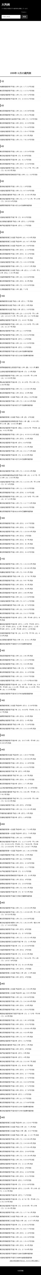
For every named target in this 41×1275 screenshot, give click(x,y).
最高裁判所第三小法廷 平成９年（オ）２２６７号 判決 (18, 1122)
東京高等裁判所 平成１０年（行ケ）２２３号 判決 (17, 123)
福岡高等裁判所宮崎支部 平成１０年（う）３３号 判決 (18, 174)
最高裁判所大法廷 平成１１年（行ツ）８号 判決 (16, 305)
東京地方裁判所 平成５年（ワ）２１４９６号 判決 (17, 946)
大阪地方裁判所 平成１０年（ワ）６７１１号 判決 (17, 601)
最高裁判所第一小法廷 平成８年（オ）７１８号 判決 (18, 829)
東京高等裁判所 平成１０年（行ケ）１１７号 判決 (17, 527)
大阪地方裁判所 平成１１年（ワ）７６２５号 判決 (17, 139)
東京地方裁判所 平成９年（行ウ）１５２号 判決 (16, 447)
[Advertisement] (20, 43)
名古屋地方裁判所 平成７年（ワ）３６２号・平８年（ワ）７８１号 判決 (20, 793)
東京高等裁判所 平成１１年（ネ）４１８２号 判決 (17, 767)
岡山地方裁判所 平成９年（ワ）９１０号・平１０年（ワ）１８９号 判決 (20, 383)
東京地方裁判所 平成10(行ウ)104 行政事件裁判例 (16, 1111)
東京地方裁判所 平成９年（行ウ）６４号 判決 (15, 442)
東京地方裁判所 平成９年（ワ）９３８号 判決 (15, 155)
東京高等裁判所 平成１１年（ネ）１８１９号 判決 (17, 1020)
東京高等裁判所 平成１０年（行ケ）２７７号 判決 (17, 1074)
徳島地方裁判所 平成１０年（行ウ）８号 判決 (15, 929)
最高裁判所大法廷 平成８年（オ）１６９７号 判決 (17, 755)
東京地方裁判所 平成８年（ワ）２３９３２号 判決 (17, 1225)
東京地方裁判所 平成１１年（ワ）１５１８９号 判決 (18, 1155)
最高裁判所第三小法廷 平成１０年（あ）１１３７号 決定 (19, 1135)
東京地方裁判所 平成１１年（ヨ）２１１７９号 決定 (18, 451)
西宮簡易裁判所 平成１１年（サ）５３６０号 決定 (17, 1159)
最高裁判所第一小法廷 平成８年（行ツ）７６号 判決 (18, 833)
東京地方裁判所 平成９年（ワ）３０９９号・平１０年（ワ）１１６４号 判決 (18, 1207)
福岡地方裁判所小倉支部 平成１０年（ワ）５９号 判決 (18, 119)
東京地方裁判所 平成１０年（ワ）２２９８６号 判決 (18, 1139)
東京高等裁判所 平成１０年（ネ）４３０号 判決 (16, 1032)
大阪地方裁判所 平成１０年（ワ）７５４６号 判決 (17, 127)
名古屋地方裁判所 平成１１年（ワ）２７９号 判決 (17, 668)
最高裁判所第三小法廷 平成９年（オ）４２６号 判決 (18, 237)
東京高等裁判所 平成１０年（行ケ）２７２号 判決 (17, 1086)
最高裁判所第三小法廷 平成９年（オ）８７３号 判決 (18, 241)
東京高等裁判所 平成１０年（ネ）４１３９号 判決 (17, 343)
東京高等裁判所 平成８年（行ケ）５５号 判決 (15, 1180)
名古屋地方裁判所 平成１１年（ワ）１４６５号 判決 (18, 195)
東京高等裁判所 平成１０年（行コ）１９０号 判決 (17, 1172)
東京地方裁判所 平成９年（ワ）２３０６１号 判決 (17, 99)
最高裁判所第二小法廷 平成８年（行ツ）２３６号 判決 (18, 705)
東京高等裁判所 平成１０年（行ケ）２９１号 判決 (17, 1024)
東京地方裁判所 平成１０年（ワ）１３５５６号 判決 (18, 908)
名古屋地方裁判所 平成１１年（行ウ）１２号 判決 (17, 221)
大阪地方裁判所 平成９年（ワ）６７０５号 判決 (16, 892)
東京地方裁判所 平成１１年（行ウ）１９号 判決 (16, 438)
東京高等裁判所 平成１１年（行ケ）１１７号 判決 (17, 867)
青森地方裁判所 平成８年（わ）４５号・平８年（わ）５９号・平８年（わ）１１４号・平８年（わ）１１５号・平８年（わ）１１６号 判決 (20, 687)
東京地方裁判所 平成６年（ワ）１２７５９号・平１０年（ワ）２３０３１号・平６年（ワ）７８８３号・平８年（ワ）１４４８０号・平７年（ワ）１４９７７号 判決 (19, 844)
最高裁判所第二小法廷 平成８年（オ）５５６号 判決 (18, 989)
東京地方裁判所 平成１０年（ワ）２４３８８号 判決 (18, 1001)
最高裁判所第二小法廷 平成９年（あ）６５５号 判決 (18, 993)
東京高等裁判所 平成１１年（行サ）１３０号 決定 (17, 492)
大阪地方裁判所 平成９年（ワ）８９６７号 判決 (16, 1065)
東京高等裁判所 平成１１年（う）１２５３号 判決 (17, 660)
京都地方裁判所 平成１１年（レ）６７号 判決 (15, 1098)
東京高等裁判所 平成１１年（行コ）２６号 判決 (16, 393)
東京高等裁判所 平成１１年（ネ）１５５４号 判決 (17, 151)
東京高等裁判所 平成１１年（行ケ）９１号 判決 (16, 584)
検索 (24, 16)
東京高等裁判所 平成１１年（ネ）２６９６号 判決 (17, 997)
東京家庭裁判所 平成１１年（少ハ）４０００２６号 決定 (19, 434)
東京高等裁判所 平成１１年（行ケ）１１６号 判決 (17, 1233)
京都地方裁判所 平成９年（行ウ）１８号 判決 (15, 817)
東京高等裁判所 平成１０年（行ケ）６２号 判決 (16, 281)
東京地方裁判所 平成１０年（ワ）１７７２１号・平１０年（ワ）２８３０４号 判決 (20, 200)
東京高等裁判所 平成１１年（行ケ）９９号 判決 (16, 589)
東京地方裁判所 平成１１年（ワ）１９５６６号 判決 (18, 759)
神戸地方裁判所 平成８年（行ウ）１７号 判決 (15, 225)
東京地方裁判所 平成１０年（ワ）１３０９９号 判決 (18, 531)
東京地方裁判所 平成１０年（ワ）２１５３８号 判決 (18, 728)
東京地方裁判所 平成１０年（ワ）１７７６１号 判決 (18, 1212)
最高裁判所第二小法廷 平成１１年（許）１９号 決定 (18, 973)
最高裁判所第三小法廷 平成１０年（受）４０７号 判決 (18, 1131)
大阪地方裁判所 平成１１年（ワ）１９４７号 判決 (17, 131)
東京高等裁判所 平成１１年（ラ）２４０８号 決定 (17, 918)
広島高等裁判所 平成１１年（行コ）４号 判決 (15, 879)
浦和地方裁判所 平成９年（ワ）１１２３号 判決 (16, 1164)
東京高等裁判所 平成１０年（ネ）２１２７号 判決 (17, 613)
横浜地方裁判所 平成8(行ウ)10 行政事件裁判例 (16, 644)
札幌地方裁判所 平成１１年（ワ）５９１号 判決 (16, 572)
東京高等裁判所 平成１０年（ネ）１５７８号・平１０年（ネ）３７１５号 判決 (19, 497)
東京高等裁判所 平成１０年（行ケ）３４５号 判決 (17, 552)
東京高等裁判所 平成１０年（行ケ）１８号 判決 (16, 1005)
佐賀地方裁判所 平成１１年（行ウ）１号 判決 (15, 969)
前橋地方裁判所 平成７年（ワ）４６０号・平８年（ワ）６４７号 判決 (20, 711)
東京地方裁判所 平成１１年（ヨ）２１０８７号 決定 (18, 1061)
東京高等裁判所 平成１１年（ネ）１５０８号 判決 (17, 111)
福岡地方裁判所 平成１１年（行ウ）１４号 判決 (16, 720)
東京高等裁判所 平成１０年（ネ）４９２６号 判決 (17, 1237)
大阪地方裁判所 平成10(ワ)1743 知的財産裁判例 (16, 693)
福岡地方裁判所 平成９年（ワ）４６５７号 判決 (16, 320)
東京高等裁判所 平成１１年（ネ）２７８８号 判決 (17, 1102)
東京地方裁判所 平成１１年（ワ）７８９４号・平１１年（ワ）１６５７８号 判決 (19, 959)
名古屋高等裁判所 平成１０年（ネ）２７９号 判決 (17, 605)
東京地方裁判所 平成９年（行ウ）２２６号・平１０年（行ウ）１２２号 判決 (20, 1189)
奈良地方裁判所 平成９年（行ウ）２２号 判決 (15, 347)
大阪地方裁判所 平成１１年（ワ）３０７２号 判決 (17, 95)
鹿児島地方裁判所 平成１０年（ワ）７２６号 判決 (17, 724)
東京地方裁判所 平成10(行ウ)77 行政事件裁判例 (16, 405)
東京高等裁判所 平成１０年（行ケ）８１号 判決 (16, 544)
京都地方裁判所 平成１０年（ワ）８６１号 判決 (16, 888)
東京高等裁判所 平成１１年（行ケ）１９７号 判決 (17, 523)
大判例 (6, 4)
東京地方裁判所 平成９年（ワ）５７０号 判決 (15, 933)
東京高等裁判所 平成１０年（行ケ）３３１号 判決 (17, 1176)
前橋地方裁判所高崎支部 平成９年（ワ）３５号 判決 (18, 875)
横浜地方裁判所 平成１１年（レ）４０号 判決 (15, 331)
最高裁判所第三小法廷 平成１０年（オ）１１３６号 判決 (19, 1216)
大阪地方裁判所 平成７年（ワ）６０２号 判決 (15, 217)
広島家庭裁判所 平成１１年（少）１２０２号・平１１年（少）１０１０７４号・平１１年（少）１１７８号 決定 (19, 314)
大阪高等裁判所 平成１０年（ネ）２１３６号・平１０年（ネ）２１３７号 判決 (19, 325)
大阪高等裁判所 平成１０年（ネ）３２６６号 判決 (17, 277)
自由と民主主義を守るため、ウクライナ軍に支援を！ (24, 1261)
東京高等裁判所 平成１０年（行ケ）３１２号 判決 (17, 254)
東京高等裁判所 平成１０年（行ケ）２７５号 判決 (17, 1078)
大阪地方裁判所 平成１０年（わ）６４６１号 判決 (17, 507)
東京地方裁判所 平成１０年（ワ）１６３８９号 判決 (18, 568)
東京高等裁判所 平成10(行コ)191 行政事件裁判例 (16, 1106)
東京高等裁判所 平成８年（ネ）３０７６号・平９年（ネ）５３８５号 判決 (20, 741)
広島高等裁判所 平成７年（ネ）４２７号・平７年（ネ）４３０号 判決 (20, 634)
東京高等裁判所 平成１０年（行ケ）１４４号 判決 (17, 250)
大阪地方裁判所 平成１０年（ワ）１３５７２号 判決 (18, 266)
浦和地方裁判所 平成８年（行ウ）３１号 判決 (15, 1041)
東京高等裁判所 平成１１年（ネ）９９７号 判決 (16, 580)
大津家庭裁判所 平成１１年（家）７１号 (14, 289)
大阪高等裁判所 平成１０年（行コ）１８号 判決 (16, 855)
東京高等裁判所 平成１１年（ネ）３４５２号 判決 (17, 609)
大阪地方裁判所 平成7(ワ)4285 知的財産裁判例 (16, 1257)
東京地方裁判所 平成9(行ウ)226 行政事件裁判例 (16, 1253)
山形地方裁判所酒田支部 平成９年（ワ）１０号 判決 (18, 371)
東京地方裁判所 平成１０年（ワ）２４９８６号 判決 (18, 1143)
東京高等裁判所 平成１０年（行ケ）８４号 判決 (16, 1245)
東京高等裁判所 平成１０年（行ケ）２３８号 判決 (17, 863)
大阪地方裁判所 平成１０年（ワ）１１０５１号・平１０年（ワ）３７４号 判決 (20, 483)
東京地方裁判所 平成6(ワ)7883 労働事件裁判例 (16, 896)
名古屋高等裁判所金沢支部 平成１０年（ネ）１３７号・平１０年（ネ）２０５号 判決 (20, 476)
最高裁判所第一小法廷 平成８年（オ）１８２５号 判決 (18, 851)
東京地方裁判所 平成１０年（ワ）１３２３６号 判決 (18, 564)
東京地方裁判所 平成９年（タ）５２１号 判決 (15, 160)
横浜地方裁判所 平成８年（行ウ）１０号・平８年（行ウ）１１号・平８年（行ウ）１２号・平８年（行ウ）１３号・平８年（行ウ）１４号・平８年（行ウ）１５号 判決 (20, 626)
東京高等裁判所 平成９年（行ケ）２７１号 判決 (16, 258)
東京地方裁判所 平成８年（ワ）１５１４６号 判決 (17, 1184)
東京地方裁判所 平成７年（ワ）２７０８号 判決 (16, 1249)
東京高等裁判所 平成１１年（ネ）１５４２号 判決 (17, 1241)
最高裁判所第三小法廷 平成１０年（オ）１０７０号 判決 (19, 1220)
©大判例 (20, 1270)
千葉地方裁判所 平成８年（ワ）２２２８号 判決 (16, 455)
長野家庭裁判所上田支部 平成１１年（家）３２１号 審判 (19, 367)
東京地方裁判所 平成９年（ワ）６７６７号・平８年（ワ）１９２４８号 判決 (20, 1200)
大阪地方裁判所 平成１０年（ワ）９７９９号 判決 (17, 190)
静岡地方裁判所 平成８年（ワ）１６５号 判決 (15, 883)
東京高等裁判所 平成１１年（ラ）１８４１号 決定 (17, 115)
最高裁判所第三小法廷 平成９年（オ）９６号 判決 (17, 246)
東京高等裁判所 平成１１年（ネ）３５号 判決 (15, 837)
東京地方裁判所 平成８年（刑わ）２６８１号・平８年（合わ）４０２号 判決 (20, 429)
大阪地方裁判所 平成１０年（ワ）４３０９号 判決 (17, 285)
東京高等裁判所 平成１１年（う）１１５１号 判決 (17, 90)
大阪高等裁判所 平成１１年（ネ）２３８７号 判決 (17, 676)
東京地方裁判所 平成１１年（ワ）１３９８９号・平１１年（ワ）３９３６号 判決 (20, 913)
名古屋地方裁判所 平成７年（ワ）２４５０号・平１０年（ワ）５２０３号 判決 (19, 799)
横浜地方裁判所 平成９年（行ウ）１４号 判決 (15, 339)
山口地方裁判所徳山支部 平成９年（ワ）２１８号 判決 (18, 788)
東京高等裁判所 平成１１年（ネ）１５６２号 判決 (17, 1009)
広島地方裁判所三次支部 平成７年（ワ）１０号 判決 (18, 941)
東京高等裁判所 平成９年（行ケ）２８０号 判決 (16, 593)
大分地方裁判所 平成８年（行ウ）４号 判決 (15, 1057)
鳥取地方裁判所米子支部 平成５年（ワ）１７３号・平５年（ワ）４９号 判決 (20, 1014)
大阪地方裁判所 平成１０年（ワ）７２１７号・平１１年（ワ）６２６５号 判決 (19, 169)
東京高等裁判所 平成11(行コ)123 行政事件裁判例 (16, 355)
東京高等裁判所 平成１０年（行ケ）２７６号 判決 (17, 1090)
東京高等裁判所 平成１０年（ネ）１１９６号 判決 (17, 597)
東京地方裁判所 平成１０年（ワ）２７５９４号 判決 (18, 1147)
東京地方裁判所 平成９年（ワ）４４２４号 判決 (16, 954)
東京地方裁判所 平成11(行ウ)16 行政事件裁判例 (16, 459)
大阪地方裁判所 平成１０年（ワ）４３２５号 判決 (17, 262)
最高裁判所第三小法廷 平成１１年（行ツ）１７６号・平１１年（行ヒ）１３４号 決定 (20, 271)
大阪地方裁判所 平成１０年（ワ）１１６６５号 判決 (18, 389)
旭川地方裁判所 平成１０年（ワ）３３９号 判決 (16, 664)
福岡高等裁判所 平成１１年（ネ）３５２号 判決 (16, 135)
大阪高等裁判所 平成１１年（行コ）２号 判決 (15, 950)
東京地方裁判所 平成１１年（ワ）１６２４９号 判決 (18, 401)
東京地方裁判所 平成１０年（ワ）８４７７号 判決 (17, 1229)
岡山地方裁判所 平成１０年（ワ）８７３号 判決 (16, 1037)
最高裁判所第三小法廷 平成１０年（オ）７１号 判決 (18, 1127)
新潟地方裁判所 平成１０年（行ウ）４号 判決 (15, 1049)
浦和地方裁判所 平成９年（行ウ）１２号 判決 (15, 1094)
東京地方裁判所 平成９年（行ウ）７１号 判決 (15, 1195)
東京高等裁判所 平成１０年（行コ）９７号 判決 (16, 540)
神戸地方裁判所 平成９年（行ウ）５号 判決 (15, 1053)
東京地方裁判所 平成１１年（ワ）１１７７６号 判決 (18, 503)
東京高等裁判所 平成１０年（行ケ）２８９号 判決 (17, 1151)
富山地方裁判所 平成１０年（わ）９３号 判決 (15, 859)
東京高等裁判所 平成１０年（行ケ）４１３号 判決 (17, 779)
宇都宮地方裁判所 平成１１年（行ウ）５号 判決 (16, 813)
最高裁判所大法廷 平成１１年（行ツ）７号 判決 (16, 301)
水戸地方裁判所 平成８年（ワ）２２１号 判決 (15, 871)
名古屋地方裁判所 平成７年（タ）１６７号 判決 (16, 775)
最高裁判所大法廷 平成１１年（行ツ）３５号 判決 (17, 309)
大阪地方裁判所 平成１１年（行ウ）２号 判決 (15, 805)
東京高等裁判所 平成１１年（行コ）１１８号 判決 (17, 763)
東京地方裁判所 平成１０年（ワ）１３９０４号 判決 (18, 471)
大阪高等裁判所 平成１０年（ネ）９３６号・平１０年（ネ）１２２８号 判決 (18, 376)
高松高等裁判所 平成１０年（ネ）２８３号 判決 (16, 656)
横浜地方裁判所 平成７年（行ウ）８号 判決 (15, 771)
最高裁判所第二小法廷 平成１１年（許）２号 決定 (17, 417)
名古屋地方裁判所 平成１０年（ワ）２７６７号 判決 (18, 576)
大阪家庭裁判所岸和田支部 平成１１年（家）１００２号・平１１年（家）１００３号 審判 (20, 422)
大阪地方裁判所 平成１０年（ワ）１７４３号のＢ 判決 (18, 680)
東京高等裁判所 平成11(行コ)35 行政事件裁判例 (16, 351)
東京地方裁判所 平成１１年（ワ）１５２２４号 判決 (18, 937)
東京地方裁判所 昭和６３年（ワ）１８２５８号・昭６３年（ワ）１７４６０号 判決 (20, 924)
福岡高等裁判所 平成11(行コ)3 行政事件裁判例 (16, 205)
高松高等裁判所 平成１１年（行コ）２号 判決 (15, 1168)
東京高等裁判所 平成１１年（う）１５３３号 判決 (17, 488)
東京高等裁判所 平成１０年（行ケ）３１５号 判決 (17, 672)
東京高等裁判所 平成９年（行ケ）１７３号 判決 (16, 784)
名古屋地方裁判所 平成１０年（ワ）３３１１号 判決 (18, 640)
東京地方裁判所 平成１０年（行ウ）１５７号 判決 (17, 1069)
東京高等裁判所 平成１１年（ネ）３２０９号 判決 (17, 1082)
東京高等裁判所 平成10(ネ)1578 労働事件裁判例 (16, 511)
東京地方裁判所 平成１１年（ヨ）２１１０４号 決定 (18, 809)
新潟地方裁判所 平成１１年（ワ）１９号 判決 (15, 186)
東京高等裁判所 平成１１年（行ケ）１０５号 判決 (17, 164)
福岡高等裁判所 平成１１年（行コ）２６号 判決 (16, 716)
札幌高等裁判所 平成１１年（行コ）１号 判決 (15, 536)
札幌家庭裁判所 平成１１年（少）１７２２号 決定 (17, 86)
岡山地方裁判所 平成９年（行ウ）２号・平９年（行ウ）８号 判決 (20, 618)
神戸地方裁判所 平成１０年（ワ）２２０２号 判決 (17, 335)
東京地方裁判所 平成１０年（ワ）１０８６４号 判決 (18, 1028)
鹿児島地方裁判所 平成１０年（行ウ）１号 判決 (16, 1045)
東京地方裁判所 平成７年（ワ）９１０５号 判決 (16, 965)
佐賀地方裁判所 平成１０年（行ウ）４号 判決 (15, 977)
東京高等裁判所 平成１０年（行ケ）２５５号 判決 (17, 548)
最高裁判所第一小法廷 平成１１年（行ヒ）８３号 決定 (18, 397)
